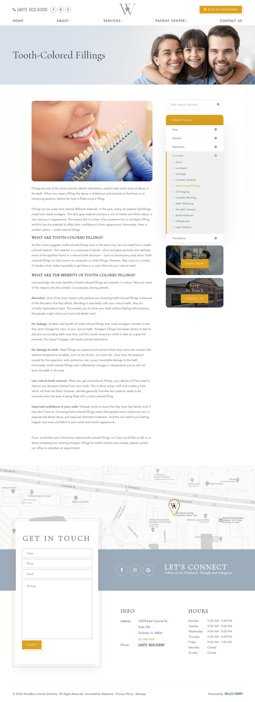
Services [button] (112, 20)
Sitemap (140, 694)
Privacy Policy (124, 694)
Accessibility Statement (99, 694)
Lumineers (181, 168)
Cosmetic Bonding (186, 198)
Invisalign (181, 174)
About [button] (63, 20)
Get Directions (146, 639)
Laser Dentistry (184, 227)
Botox (179, 162)
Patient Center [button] (170, 20)
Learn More (194, 263)
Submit (32, 644)
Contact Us (231, 20)
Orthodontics (183, 221)
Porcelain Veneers (186, 209)
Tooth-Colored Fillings (188, 186)
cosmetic (178, 155)
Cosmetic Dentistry (186, 180)
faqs (175, 129)
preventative (179, 238)
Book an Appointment (223, 9)
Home (18, 20)
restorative (178, 147)
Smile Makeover (184, 215)
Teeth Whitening (184, 203)
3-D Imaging (182, 192)
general (177, 138)
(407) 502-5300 (32, 9)
